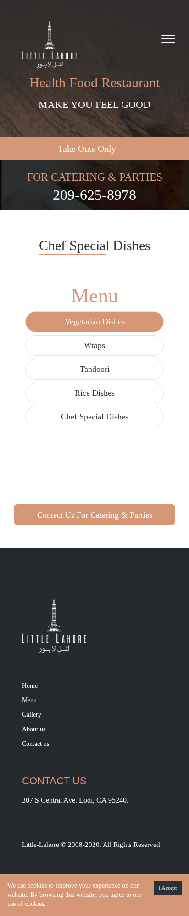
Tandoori (95, 369)
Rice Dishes (95, 392)
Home (30, 685)
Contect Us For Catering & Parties (94, 515)
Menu (29, 699)
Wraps (94, 345)
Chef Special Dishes (94, 416)
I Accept (168, 888)
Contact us (35, 743)
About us (33, 729)
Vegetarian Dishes (95, 321)
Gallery (31, 714)
